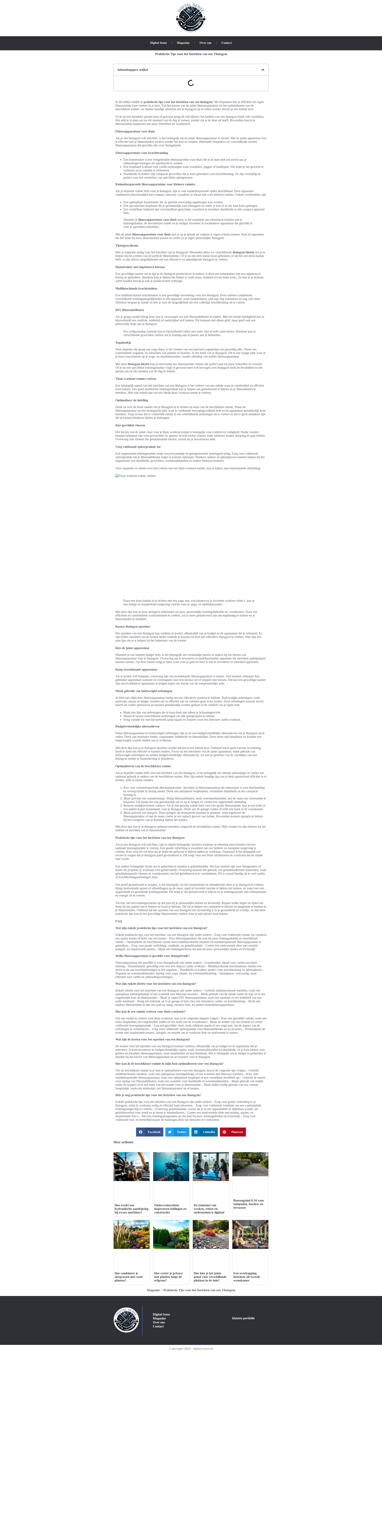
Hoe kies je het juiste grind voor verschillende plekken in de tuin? (210, 1277)
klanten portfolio (243, 1318)
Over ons (205, 42)
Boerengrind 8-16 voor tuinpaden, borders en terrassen (248, 1204)
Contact (226, 42)
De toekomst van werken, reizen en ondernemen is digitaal (209, 1209)
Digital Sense (158, 42)
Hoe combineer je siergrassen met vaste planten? (129, 1277)
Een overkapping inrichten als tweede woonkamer (246, 1277)
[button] (262, 69)
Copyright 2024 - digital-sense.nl (191, 1348)
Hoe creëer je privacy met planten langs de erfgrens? (168, 1277)
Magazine (183, 42)
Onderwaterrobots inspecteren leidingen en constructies (170, 1209)
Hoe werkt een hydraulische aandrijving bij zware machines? (131, 1209)
